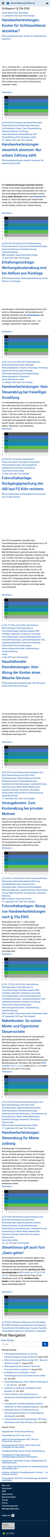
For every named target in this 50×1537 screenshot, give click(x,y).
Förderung (25, 634)
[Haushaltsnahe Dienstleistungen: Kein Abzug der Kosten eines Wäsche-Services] (25, 697)
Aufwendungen (33, 315)
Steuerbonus (29, 1331)
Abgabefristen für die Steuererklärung (18, 1431)
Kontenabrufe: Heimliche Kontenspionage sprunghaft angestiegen (24, 1479)
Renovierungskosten (10, 890)
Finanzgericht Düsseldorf (28, 462)
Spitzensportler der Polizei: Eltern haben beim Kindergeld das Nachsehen (21, 1446)
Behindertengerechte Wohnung (26, 881)
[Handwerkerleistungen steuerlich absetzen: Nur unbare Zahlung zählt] (25, 171)
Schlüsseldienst (8, 128)
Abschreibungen (9, 628)
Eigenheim (15, 634)
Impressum (7, 1488)
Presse (5, 1500)
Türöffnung (23, 131)
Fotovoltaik (35, 634)
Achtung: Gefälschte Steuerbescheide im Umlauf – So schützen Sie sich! (25, 1473)
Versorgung (41, 1331)
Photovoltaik (7, 645)
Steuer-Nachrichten (10, 13)
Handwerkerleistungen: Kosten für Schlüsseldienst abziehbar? (24, 25)
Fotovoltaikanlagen (10, 637)
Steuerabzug (29, 468)
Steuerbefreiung (32, 648)
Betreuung (16, 1322)
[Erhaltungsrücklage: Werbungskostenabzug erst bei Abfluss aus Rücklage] (25, 292)
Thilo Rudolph (29, 16)
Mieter (25, 787)
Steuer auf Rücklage (28, 368)
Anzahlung (17, 459)
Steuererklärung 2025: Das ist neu (16, 1435)
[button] (6, 97)
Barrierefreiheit (9, 1497)
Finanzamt (38, 196)
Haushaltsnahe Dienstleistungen (16, 125)
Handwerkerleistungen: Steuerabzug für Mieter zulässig (21, 1138)
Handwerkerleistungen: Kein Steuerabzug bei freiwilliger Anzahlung (25, 392)
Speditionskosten (27, 890)
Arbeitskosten (28, 459)
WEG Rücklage (26, 370)
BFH (3, 1325)
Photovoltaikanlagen (22, 645)
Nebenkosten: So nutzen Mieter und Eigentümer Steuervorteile (22, 1026)
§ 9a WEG (16, 362)
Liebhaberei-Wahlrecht (11, 642)
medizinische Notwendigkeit (29, 887)
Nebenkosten (34, 787)
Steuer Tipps (21, 128)
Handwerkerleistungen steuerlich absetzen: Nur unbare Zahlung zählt (22, 149)
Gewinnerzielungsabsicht (30, 637)
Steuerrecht (24, 790)
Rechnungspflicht (29, 465)
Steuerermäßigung (10, 131)
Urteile (33, 137)
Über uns (6, 1485)
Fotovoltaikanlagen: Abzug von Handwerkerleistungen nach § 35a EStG (24, 911)
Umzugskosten (29, 893)
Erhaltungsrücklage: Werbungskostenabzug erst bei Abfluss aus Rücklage (24, 267)
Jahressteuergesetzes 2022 (33, 640)
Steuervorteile (7, 793)
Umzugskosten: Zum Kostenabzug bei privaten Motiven (22, 808)
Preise (5, 1503)
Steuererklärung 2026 (11, 137)
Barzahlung (17, 122)
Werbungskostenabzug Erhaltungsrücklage (20, 373)
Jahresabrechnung (38, 784)
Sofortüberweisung (28, 249)
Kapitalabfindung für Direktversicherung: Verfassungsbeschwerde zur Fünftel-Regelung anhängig (23, 1413)
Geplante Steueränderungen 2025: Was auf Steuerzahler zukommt (20, 1440)
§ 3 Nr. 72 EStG (8, 625)
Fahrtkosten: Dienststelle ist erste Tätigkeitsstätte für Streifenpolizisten (24, 1462)
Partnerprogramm (10, 1506)
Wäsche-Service (21, 793)
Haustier (34, 1328)
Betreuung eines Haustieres (33, 1322)
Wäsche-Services (36, 793)
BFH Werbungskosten (31, 362)
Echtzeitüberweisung (32, 243)
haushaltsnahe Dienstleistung (33, 1325)
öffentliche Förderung (31, 642)
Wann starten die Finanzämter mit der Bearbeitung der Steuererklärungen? (25, 1467)
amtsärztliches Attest (21, 878)
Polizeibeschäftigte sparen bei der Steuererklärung (23, 1451)
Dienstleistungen (9, 778)
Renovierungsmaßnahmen (13, 648)
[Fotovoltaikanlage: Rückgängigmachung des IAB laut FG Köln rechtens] (25, 515)
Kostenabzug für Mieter (12, 787)
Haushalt (6, 249)
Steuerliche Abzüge (10, 790)
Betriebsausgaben (27, 631)
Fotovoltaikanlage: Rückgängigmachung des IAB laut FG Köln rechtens (22, 483)
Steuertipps (23, 13)
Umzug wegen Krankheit (12, 893)
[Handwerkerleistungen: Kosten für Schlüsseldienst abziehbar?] (25, 50)
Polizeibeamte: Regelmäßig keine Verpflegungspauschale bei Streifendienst (19, 1456)
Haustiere (42, 1328)
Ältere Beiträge (7, 1340)
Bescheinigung (18, 772)
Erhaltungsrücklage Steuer (13, 365)
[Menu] (3, 3)
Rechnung (34, 125)
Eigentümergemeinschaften (29, 778)
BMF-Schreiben (8, 255)
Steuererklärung (34, 128)
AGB (4, 1491)
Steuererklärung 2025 (28, 134)
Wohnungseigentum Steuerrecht (15, 376)
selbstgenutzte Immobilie (12, 468)
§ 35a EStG (7, 122)
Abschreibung (32, 625)
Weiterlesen (7, 92)
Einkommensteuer (9, 246)
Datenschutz (7, 1494)
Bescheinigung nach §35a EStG (20, 775)
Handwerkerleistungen (32, 122)
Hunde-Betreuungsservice (13, 1331)
